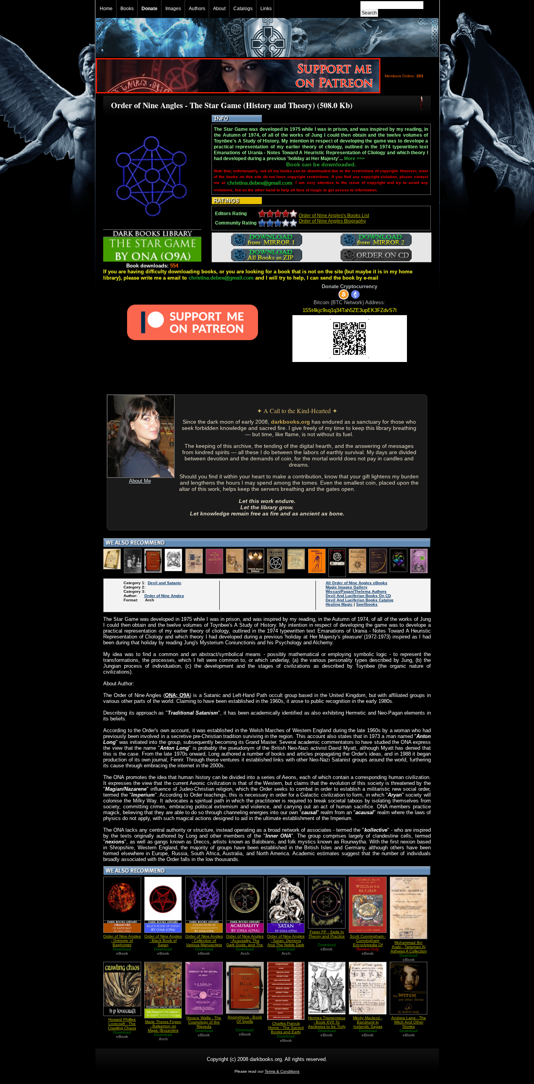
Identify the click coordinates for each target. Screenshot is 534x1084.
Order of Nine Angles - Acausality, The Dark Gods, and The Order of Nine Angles (244, 942)
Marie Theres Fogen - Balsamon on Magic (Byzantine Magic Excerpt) (163, 1028)
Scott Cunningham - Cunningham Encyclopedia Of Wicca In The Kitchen (368, 945)
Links (266, 8)
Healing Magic (339, 604)
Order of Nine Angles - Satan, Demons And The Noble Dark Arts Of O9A (286, 942)
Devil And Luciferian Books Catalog (359, 600)
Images (173, 8)
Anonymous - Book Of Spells (245, 1019)
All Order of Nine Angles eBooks (356, 583)
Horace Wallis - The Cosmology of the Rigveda (203, 1022)
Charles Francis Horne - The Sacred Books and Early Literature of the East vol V (286, 1032)
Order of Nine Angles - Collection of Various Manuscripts (204, 940)
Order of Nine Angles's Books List (334, 215)
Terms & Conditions (282, 1071)
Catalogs (243, 8)
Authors (197, 8)
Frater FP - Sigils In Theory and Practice (326, 934)
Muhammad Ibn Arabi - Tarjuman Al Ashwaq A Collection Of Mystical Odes (409, 948)
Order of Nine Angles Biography (332, 221)
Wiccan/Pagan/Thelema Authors (356, 591)
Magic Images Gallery (346, 587)
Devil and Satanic (164, 583)
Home (106, 8)
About (219, 8)
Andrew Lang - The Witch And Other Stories (408, 1022)
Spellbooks (367, 604)
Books (127, 8)
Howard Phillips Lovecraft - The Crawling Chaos (122, 1023)
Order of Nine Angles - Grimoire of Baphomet (122, 940)
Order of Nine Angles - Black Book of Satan (163, 940)
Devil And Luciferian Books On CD (358, 596)
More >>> (354, 158)
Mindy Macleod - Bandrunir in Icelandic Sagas (367, 1022)
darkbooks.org (290, 422)
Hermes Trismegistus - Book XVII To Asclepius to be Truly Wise (327, 1024)
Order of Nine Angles (164, 596)
